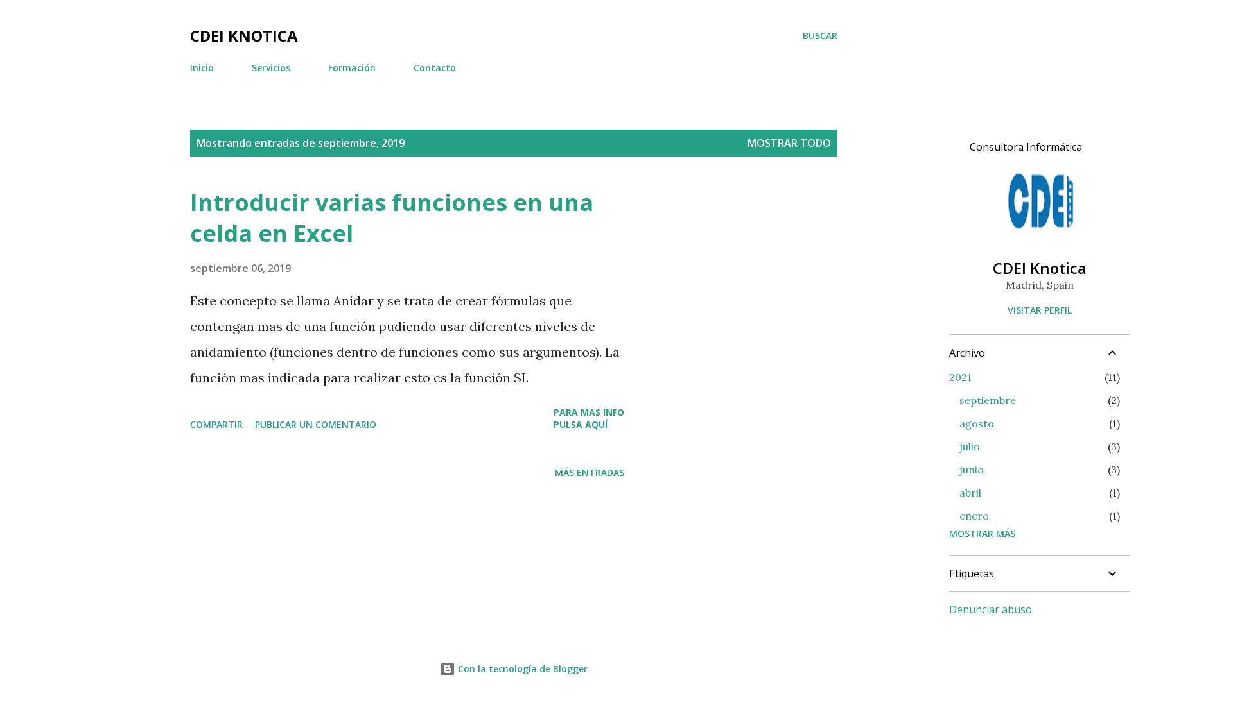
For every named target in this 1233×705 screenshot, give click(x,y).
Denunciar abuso (990, 609)
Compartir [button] (216, 424)
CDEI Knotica (244, 35)
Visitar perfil (1040, 310)
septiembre (987, 400)
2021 (960, 377)
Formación (352, 68)
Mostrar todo (789, 143)
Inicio (202, 68)
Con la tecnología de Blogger (521, 669)
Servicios (271, 68)
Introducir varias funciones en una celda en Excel (391, 218)
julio (969, 446)
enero (974, 515)
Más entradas (589, 472)
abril (970, 492)
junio (971, 469)
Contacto (435, 68)
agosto (976, 423)
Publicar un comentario (315, 424)
